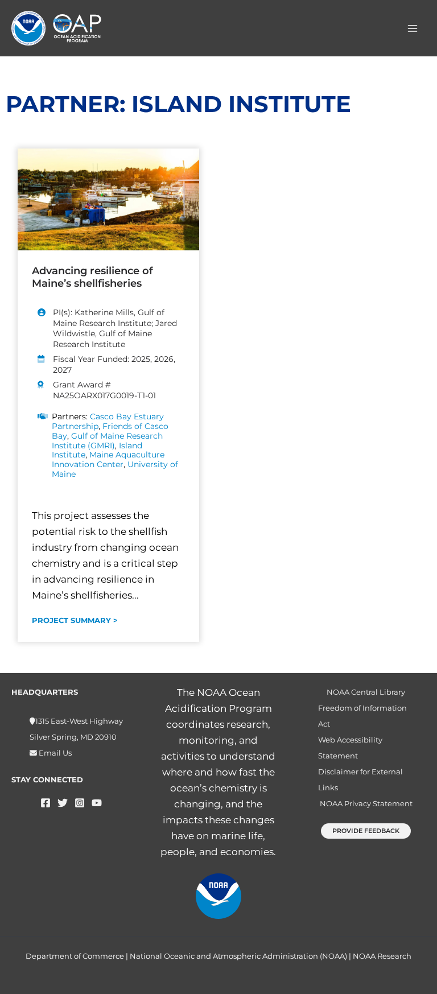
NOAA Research (382, 955)
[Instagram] (80, 803)
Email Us (54, 753)
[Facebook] (45, 803)
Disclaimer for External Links (360, 780)
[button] (366, 831)
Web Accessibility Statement (350, 748)
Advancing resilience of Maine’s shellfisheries (92, 277)
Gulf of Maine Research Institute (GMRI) (107, 441)
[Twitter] (62, 803)
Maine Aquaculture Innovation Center (108, 459)
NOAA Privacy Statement (366, 803)
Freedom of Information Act (362, 716)
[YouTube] (97, 803)
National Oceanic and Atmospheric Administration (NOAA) (238, 955)
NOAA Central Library (366, 692)
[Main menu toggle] (413, 28)
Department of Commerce (75, 955)
